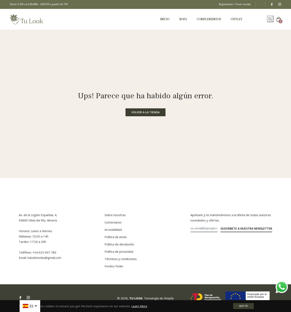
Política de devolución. (119, 244)
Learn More (139, 306)
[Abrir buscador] (265, 20)
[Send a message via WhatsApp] (282, 287)
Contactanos (113, 222)
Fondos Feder (114, 266)
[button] (270, 19)
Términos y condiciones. (121, 259)
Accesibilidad (113, 230)
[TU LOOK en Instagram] (279, 4)
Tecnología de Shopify (159, 298)
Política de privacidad (119, 251)
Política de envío (116, 237)
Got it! (243, 306)
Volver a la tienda (145, 112)
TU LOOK (136, 298)
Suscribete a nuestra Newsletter (246, 228)
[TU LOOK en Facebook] (271, 4)
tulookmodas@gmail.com (44, 258)
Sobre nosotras (115, 215)
